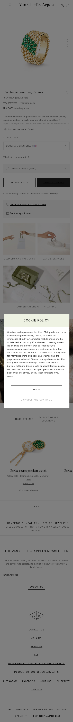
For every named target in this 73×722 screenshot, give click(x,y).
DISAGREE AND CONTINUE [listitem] (36, 399)
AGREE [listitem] (36, 389)
